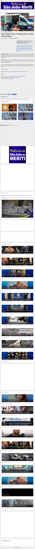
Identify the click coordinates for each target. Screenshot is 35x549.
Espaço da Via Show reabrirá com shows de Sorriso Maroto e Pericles (16, 471)
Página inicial (17, 122)
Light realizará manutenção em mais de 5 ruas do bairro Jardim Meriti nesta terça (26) (25, 108)
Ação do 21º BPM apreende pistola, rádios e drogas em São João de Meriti (17, 299)
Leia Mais (8, 255)
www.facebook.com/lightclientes (11, 76)
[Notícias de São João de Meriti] (17, 9)
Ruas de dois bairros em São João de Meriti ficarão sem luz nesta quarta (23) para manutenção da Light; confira (25, 46)
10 (3, 356)
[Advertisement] (8, 46)
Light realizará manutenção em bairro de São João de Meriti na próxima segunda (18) (9, 117)
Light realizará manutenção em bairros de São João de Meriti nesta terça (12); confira (25, 117)
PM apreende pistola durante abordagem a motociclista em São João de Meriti (17, 323)
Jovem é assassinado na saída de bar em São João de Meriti (14, 287)
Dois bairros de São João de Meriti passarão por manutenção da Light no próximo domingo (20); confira (24, 48)
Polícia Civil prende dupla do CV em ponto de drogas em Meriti (14, 334)
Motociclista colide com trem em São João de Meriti (13, 505)
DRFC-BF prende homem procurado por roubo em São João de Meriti (16, 358)
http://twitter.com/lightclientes (21, 76)
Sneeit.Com (19, 547)
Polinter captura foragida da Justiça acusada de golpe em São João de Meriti (17, 346)
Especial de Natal (6, 495)
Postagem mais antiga (29, 122)
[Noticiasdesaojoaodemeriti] (2, 1)
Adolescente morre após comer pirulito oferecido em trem (14, 400)
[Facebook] (1, 1)
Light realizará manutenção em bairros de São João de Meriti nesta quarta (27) (9, 109)
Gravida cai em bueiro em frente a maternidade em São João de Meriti (16, 412)
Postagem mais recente (6, 122)
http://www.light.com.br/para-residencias (12, 77)
